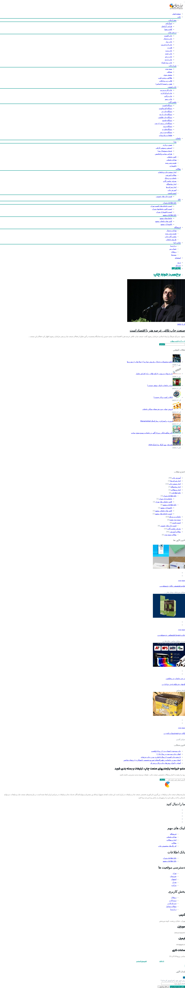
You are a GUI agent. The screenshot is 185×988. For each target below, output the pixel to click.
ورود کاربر (172, 900)
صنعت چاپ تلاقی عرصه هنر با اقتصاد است (157, 330)
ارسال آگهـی (176, 268)
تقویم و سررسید (170, 163)
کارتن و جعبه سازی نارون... (174, 733)
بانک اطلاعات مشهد (169, 215)
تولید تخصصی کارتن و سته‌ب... (172, 586)
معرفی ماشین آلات (169, 181)
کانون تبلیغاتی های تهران (163, 502)
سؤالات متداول (171, 906)
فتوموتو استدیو (142, 961)
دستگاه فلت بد (167, 129)
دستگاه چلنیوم (167, 120)
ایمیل (183, 983)
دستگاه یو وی (167, 126)
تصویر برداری (167, 145)
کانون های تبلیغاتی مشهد (163, 221)
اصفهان (173, 879)
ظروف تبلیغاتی (171, 239)
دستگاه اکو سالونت (165, 108)
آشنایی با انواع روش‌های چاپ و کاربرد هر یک (165, 763)
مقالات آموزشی (170, 175)
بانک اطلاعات (176, 493)
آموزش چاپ (172, 190)
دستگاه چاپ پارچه (165, 114)
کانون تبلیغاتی (171, 157)
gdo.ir (162, 961)
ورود (179, 262)
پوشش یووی (167, 75)
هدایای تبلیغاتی (171, 160)
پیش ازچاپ (172, 20)
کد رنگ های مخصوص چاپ (167, 846)
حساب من (172, 249)
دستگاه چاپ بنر (166, 111)
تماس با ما (177, 242)
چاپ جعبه (168, 54)
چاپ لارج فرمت (166, 45)
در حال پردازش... (163, 986)
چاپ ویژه (169, 51)
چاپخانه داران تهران (165, 499)
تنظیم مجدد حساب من (177, 986)
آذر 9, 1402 (181, 324)
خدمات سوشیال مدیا (165, 151)
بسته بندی (168, 69)
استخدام (178, 258)
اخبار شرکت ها (171, 187)
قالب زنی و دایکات (165, 81)
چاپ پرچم (168, 57)
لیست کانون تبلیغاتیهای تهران (162, 209)
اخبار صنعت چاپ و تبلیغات (167, 172)
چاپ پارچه (168, 60)
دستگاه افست (167, 105)
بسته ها (173, 255)
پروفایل (173, 252)
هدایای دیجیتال (171, 231)
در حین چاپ (172, 32)
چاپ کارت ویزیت (166, 90)
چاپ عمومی (172, 87)
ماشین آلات (172, 102)
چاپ (179, 17)
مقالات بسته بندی (170, 535)
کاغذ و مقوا (168, 29)
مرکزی (173, 885)
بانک (179, 199)
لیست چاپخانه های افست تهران (161, 206)
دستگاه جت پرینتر (166, 132)
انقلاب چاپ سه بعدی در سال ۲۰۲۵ (169, 754)
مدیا (175, 142)
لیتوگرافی (168, 23)
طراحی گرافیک (166, 26)
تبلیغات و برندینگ (170, 178)
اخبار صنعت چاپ (175, 484)
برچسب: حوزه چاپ (167, 274)
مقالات (178, 169)
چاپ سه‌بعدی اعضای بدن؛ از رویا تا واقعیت (166, 751)
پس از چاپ (172, 66)
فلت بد (169, 48)
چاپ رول (169, 42)
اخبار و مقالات (176, 490)
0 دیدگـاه (182, 341)
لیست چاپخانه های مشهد (163, 514)
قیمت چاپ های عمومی (164, 196)
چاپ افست (168, 36)
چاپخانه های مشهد (166, 218)
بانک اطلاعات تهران (169, 203)
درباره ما (173, 246)
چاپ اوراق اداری (166, 93)
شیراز (174, 882)
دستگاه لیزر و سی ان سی (163, 123)
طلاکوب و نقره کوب (165, 78)
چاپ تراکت (168, 96)
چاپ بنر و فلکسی (172, 678)
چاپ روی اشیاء (166, 63)
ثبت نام (178, 265)
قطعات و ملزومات (165, 135)
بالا (184, 977)
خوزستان (173, 876)
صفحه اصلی (176, 14)
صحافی (169, 72)
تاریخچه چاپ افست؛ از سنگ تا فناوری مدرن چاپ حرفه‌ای (161, 757)
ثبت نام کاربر (171, 903)
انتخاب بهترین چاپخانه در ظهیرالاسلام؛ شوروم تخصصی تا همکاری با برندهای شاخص (152, 760)
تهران (174, 873)
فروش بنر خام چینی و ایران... (173, 684)
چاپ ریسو (168, 99)
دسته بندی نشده (175, 520)
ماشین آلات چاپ (170, 236)
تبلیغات (178, 138)
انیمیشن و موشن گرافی (164, 148)
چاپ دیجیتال (167, 39)
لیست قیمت (172, 193)
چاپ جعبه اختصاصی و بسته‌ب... (171, 635)
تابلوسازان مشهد (166, 224)
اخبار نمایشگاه (171, 184)
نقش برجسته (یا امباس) (164, 84)
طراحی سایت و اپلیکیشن (163, 154)
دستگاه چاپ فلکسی (165, 117)
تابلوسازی (172, 166)
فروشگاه (177, 227)
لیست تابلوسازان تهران (164, 212)
